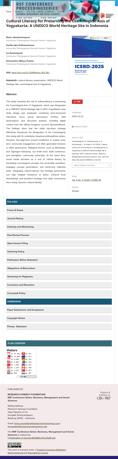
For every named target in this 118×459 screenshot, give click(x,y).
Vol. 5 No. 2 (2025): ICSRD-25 (40, 11)
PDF (78, 101)
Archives (19, 11)
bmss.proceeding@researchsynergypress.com (37, 423)
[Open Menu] (6, 3)
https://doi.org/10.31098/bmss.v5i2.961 (30, 72)
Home (8, 11)
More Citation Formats (84, 165)
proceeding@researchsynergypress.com (27, 426)
